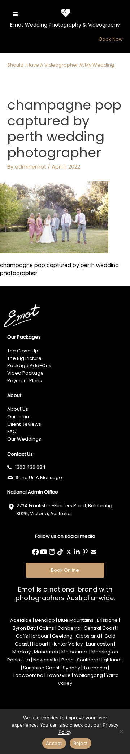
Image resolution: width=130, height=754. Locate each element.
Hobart (40, 644)
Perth (67, 659)
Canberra (69, 628)
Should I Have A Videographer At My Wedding (60, 65)
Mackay (21, 651)
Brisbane (107, 620)
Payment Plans (24, 380)
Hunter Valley (67, 644)
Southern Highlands (99, 659)
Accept (54, 743)
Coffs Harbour (32, 636)
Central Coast (100, 628)
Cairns (46, 628)
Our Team (19, 416)
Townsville (59, 675)
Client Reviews (24, 424)
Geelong (62, 636)
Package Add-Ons (29, 365)
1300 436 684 (30, 467)
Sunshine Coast (41, 667)
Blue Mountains (76, 620)
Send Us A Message (39, 477)
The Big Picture (24, 358)
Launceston (99, 644)
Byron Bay (24, 628)
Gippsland (88, 636)
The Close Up (22, 350)
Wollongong (88, 675)
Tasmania (95, 667)
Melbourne (74, 651)
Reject (80, 743)
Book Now (111, 39)
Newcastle (45, 659)
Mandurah (46, 651)
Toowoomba (28, 675)
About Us (17, 409)
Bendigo (45, 620)
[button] (35, 552)
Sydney (71, 667)
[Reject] (121, 731)
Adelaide (21, 620)
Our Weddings (24, 439)
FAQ (12, 431)
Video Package (25, 373)
